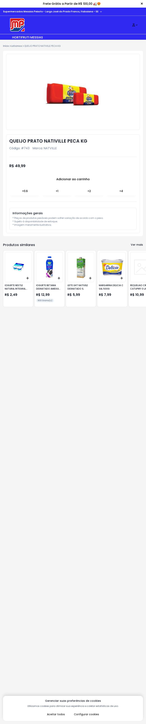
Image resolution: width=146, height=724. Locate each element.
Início (6, 46)
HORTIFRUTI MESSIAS (27, 37)
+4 (121, 191)
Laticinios (16, 46)
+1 (57, 191)
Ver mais (137, 245)
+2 (89, 191)
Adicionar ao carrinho (73, 179)
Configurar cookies (86, 714)
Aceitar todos (56, 714)
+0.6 (25, 191)
